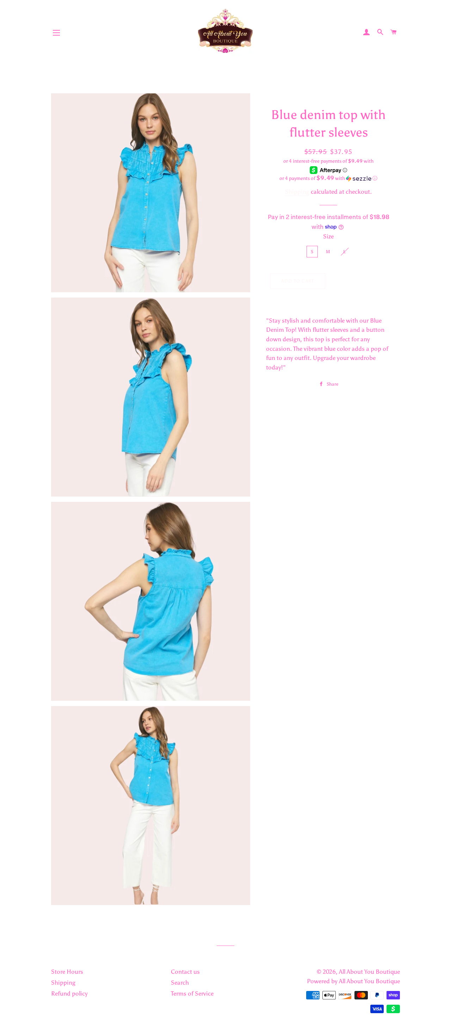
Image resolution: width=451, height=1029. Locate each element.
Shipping (297, 191)
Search (180, 982)
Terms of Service (192, 993)
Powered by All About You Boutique (353, 981)
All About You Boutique (369, 971)
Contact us (185, 971)
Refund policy (69, 993)
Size (328, 236)
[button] (328, 178)
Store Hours (67, 971)
